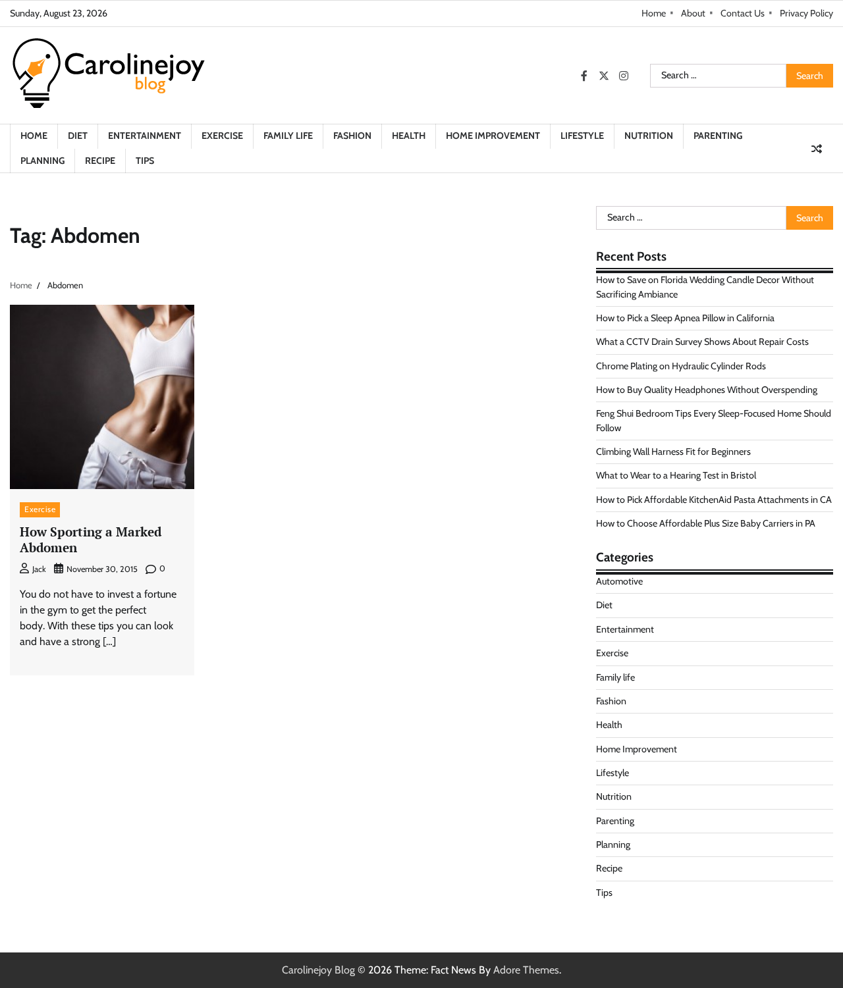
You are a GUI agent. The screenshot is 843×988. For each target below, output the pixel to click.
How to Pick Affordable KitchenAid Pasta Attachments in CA (714, 500)
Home (653, 13)
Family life (288, 136)
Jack (39, 569)
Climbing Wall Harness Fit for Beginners (673, 451)
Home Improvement (493, 136)
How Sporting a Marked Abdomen (90, 539)
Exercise (222, 136)
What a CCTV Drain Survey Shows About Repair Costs (702, 342)
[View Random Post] (817, 149)
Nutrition (648, 136)
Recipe (100, 161)
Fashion (352, 136)
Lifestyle (582, 136)
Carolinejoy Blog (318, 970)
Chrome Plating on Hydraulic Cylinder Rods (681, 366)
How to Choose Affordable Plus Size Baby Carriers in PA (705, 523)
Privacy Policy (806, 13)
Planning (42, 161)
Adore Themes (526, 970)
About (693, 13)
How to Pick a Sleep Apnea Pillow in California (685, 318)
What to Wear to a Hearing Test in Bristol (676, 475)
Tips (145, 161)
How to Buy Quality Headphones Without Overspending (706, 390)
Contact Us (743, 13)
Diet (78, 136)
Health (408, 136)
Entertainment (144, 136)
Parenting (717, 136)
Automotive (619, 581)
